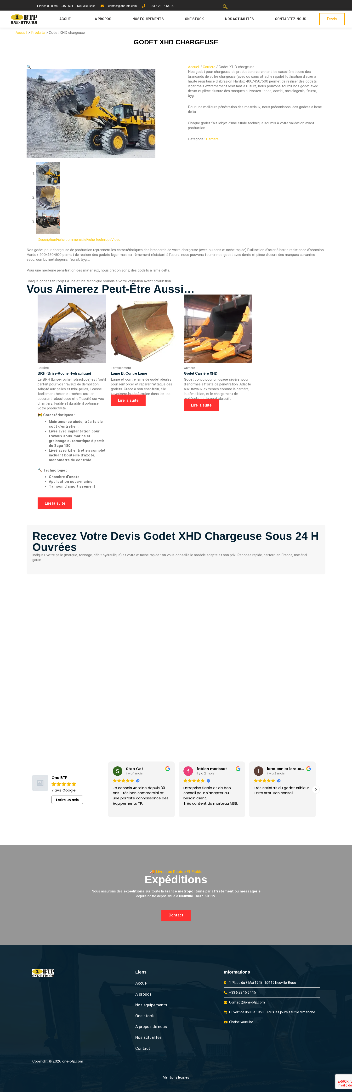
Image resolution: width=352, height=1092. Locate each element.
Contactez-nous (290, 19)
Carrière (209, 67)
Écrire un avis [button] (67, 799)
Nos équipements (148, 19)
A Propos (103, 19)
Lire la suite (55, 503)
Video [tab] (115, 239)
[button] (225, 7)
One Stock (194, 19)
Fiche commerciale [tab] (71, 239)
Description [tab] (47, 239)
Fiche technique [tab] (98, 239)
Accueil (66, 19)
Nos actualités (239, 19)
